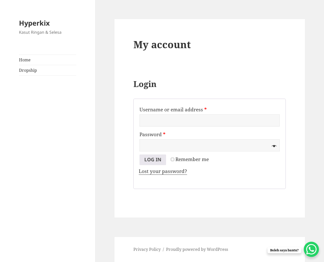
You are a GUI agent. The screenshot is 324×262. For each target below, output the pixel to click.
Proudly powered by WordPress (197, 249)
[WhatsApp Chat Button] (311, 249)
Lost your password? (163, 171)
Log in (152, 159)
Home (25, 60)
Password (152, 134)
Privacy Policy (147, 249)
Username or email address (173, 109)
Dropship (28, 70)
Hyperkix (34, 23)
